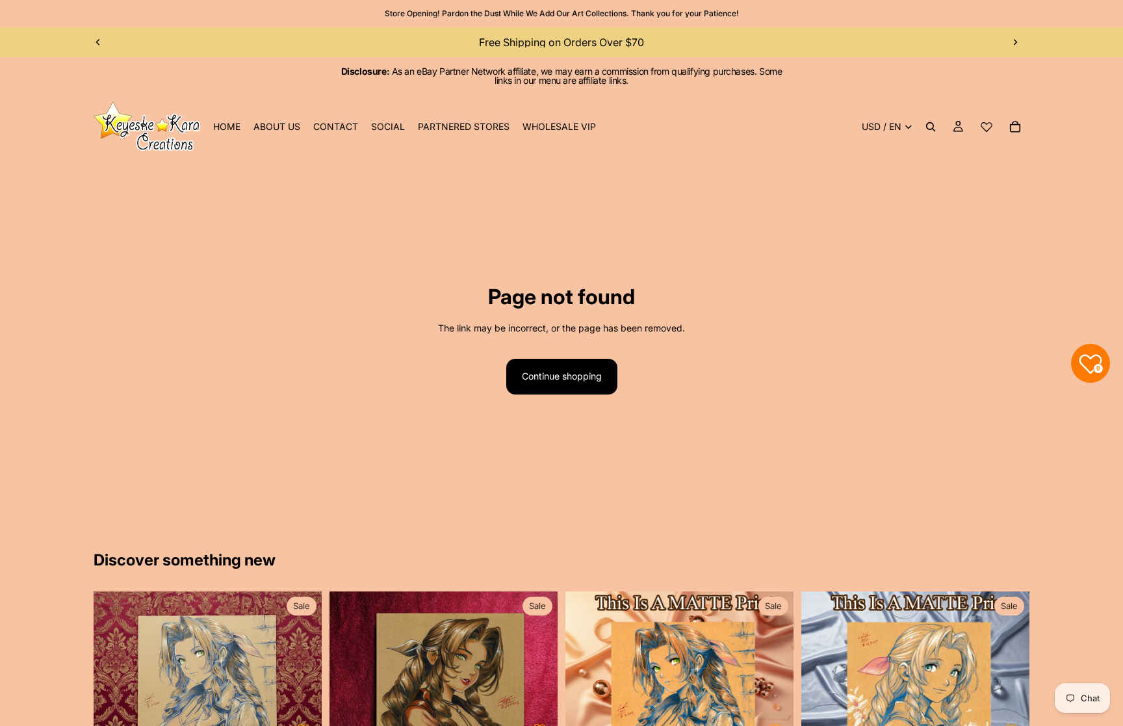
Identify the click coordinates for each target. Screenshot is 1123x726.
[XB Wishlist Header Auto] (986, 126)
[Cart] (1015, 126)
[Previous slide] (98, 42)
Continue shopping (562, 376)
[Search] (930, 126)
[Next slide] (1015, 42)
